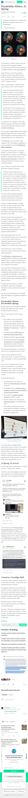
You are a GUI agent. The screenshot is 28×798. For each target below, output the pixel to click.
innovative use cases (10, 538)
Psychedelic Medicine (9, 402)
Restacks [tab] (11, 694)
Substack (7, 795)
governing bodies (19, 342)
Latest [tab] (6, 721)
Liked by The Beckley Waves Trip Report (13, 709)
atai (17, 337)
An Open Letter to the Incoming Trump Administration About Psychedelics (8, 727)
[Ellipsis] (26, 708)
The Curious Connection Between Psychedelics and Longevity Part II (9, 741)
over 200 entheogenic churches (17, 384)
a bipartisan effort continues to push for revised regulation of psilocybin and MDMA (15, 390)
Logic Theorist (21, 70)
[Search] (25, 721)
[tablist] (7, 694)
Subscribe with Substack (15, 776)
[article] (14, 731)
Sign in (25, 2)
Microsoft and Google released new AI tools (12, 529)
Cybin (22, 337)
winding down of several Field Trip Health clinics (14, 334)
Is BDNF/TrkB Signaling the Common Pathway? (10, 745)
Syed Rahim (7, 708)
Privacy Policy (16, 782)
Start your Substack (10, 791)
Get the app (21, 791)
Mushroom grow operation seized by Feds (13, 644)
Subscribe (19, 2)
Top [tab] (3, 721)
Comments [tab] (4, 694)
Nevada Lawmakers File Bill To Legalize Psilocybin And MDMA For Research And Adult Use (13, 650)
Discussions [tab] (12, 721)
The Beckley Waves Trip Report (8, 12)
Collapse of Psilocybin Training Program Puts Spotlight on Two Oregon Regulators (13, 640)
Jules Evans (15, 328)
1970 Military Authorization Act (13, 256)
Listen (24, 12)
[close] (24, 749)
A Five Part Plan (5, 731)
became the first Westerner (9, 159)
